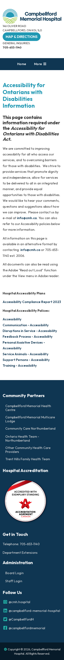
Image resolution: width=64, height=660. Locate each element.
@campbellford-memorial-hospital (34, 611)
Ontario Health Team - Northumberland (22, 438)
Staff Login (13, 581)
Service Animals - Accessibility (25, 354)
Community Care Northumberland (30, 428)
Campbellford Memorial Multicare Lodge (30, 419)
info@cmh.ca (27, 218)
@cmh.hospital (19, 602)
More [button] (38, 64)
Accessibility (12, 319)
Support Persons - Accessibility (26, 360)
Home (21, 64)
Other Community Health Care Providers (27, 450)
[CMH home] (32, 16)
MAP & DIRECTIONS (22, 36)
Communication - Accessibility (26, 325)
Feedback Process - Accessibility (27, 336)
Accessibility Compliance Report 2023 (32, 302)
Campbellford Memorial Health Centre (28, 408)
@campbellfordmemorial (26, 628)
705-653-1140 (12, 47)
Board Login (14, 573)
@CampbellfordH (21, 619)
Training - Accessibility (20, 365)
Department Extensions (20, 553)
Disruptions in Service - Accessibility (30, 331)
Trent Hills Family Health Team (27, 459)
